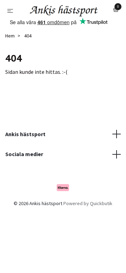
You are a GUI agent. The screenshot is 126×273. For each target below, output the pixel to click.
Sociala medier (24, 161)
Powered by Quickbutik (87, 211)
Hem (10, 43)
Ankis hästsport (25, 141)
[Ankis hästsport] (69, 13)
